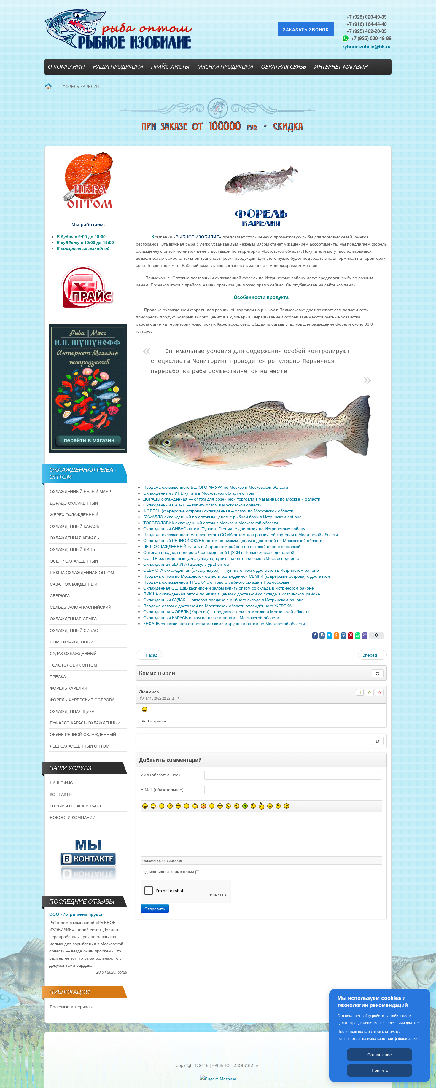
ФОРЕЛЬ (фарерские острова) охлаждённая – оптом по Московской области (218, 511)
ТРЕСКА (58, 676)
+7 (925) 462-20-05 (366, 31)
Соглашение (379, 1054)
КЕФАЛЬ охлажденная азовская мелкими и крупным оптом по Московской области (224, 623)
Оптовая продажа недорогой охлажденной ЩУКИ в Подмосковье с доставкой (218, 552)
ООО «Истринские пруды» (76, 914)
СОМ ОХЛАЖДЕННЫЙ (71, 642)
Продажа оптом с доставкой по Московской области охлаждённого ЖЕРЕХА (217, 605)
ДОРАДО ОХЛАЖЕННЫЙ (74, 503)
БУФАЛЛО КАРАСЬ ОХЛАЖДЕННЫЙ (85, 723)
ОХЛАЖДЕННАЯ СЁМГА (73, 619)
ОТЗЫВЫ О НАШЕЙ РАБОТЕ (78, 806)
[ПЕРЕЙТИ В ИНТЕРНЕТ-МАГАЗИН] (88, 388)
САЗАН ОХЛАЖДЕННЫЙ (73, 584)
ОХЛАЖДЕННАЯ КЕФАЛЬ (74, 538)
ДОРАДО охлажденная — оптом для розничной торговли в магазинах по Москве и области (231, 499)
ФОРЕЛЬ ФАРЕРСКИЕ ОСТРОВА (82, 699)
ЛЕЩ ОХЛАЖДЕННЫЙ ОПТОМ (79, 746)
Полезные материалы (71, 1006)
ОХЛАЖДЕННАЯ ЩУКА (72, 711)
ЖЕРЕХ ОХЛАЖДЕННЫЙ (74, 514)
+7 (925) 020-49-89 (366, 16)
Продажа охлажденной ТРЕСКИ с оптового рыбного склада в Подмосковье (216, 582)
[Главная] (48, 86)
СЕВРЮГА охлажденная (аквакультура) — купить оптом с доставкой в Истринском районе (231, 570)
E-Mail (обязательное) (162, 789)
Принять (380, 1070)
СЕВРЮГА (60, 595)
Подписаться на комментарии (167, 871)
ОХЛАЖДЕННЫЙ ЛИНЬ (72, 549)
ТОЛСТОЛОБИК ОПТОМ (73, 665)
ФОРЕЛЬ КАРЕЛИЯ (68, 688)
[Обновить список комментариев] (378, 673)
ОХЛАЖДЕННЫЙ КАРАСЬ (74, 526)
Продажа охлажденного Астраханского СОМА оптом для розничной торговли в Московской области (240, 534)
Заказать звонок (306, 29)
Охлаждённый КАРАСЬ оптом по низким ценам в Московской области (211, 617)
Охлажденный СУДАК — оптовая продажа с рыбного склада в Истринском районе (223, 600)
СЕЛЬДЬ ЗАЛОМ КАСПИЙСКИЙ (80, 607)
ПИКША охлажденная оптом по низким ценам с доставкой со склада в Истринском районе (231, 594)
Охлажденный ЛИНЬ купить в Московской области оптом (198, 493)
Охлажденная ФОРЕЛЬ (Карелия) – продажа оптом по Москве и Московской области (226, 611)
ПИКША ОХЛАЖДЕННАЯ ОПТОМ (82, 572)
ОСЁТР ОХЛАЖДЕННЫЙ (74, 561)
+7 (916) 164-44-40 (366, 23)
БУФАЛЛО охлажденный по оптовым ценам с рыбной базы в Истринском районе (222, 517)
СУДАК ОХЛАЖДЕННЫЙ (73, 653)
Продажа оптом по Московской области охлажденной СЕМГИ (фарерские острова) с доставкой (236, 576)
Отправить (154, 909)
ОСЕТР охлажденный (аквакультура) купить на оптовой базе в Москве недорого (221, 558)
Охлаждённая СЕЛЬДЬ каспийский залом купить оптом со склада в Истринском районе (228, 588)
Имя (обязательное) (160, 775)
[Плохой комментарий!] (379, 692)
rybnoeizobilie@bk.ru (367, 46)
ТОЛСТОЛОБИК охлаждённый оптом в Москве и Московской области (210, 522)
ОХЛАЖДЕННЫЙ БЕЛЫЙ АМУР (80, 491)
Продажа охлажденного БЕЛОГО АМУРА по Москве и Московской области (215, 487)
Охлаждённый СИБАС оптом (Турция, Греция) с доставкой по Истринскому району (224, 528)
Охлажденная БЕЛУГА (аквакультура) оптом (186, 564)
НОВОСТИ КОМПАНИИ (73, 817)
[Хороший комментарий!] (369, 692)
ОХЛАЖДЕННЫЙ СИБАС (74, 630)
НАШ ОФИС (61, 783)
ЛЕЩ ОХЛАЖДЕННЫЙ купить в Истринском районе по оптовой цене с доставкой (221, 546)
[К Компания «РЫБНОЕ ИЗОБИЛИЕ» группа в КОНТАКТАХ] (88, 859)
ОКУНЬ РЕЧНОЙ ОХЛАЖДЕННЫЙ (83, 734)
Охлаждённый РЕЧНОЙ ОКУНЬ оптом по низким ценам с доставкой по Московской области (232, 540)
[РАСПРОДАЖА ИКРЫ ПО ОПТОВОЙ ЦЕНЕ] (88, 181)
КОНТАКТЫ (61, 794)
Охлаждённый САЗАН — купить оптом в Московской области (202, 505)
